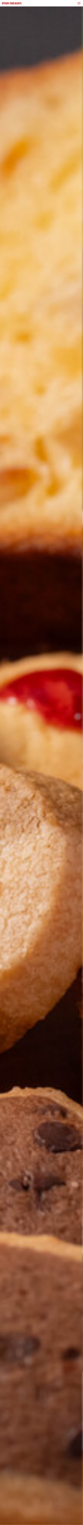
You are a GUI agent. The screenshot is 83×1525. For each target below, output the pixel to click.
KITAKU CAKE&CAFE (12, 3)
